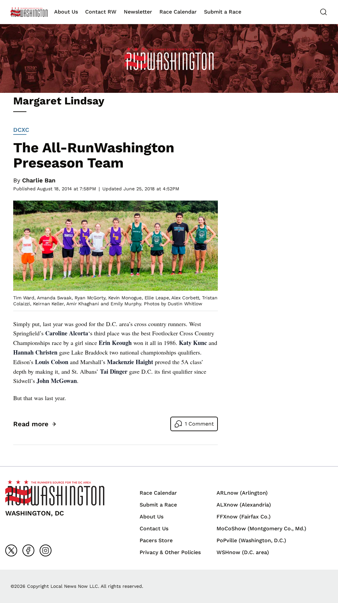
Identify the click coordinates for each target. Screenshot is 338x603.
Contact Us (154, 528)
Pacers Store (156, 540)
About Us (66, 12)
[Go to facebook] (28, 550)
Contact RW (101, 12)
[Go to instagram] (45, 550)
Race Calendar (178, 12)
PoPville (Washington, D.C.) (251, 540)
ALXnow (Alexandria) (244, 505)
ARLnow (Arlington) (242, 493)
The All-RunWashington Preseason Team (93, 155)
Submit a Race (222, 12)
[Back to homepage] (29, 12)
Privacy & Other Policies (170, 552)
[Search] (323, 12)
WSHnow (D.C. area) (243, 552)
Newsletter (138, 12)
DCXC (21, 129)
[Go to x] (11, 550)
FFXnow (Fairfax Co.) (244, 516)
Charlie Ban (38, 180)
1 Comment (199, 424)
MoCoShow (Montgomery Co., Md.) (261, 528)
